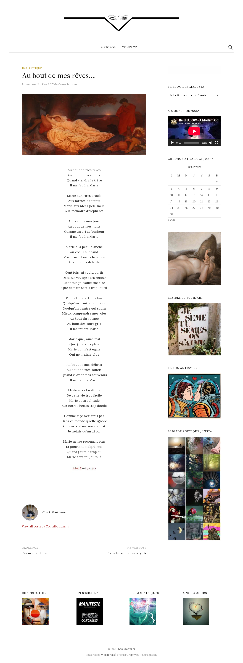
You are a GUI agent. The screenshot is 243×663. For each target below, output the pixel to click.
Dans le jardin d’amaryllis (126, 553)
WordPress (108, 654)
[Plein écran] (216, 142)
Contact (129, 47)
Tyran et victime (34, 553)
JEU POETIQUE (32, 68)
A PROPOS (108, 47)
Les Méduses (127, 649)
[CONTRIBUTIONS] (35, 611)
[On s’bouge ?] (89, 611)
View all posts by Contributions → (45, 526)
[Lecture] (172, 142)
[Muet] (211, 142)
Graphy (131, 654)
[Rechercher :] (231, 47)
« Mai (171, 219)
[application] (194, 131)
